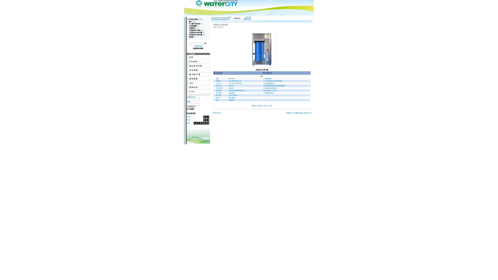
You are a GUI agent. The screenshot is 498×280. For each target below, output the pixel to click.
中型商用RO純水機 (241, 21)
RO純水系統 (229, 21)
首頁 (213, 21)
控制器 (191, 37)
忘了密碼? (191, 109)
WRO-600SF (254, 21)
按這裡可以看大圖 (262, 70)
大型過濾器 (193, 26)
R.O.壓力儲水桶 (194, 24)
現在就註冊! (191, 113)
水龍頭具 (192, 28)
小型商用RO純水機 (195, 32)
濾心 (190, 21)
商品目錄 (220, 21)
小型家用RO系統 (194, 30)
